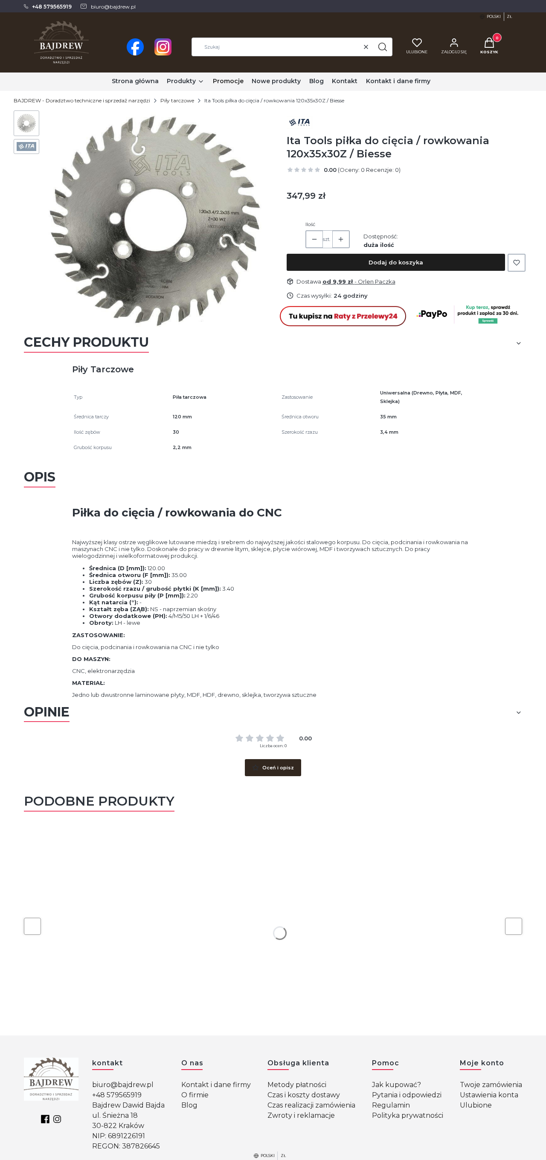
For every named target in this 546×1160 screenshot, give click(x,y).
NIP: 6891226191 (118, 1136)
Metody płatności (296, 1085)
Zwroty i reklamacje (301, 1115)
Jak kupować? (396, 1085)
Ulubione (476, 1105)
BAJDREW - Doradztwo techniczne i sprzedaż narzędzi (82, 100)
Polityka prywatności (407, 1115)
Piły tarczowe (177, 100)
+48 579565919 (117, 1095)
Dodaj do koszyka (396, 262)
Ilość (310, 224)
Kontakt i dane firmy (216, 1085)
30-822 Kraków (118, 1126)
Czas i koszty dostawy (303, 1095)
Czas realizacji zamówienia (311, 1105)
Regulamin (391, 1105)
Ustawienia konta (489, 1095)
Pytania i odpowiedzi (406, 1095)
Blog (189, 1105)
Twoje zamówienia (491, 1085)
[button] (382, 47)
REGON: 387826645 (126, 1146)
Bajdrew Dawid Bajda (128, 1105)
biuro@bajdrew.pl (123, 1085)
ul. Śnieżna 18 (115, 1115)
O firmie (195, 1095)
